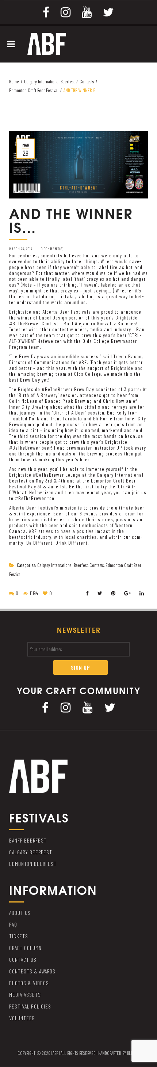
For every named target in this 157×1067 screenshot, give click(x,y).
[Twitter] (108, 12)
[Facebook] (46, 12)
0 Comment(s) (52, 248)
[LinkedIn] (141, 593)
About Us (20, 912)
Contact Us (23, 959)
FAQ (13, 924)
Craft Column (25, 947)
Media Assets (25, 994)
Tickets (18, 935)
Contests (87, 81)
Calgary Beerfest (30, 851)
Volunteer (22, 1017)
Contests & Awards (32, 971)
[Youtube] (87, 12)
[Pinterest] (113, 593)
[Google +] (127, 593)
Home (14, 81)
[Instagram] (66, 12)
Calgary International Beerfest (49, 81)
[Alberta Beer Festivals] (46, 43)
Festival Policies (30, 1006)
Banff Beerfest (28, 840)
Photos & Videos (29, 982)
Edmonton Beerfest (33, 863)
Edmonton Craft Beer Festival (33, 90)
